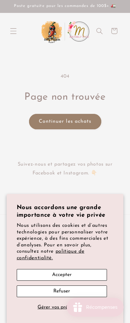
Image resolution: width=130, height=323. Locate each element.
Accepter (62, 274)
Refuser (61, 291)
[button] (13, 31)
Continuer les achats (65, 121)
